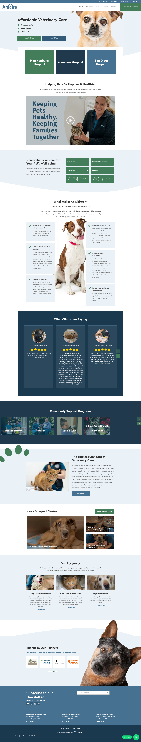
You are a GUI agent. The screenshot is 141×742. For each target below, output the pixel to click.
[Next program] (139, 423)
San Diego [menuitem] (125, 1)
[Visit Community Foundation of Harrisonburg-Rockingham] (32, 662)
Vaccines (95, 170)
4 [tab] (56, 671)
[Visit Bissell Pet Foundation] (59, 662)
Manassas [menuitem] (114, 1)
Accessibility (15, 736)
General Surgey (72, 162)
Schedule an (29, 38)
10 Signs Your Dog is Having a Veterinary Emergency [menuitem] (81, 1)
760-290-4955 (100, 721)
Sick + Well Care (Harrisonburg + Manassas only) (76, 179)
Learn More (54, 38)
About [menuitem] (81, 7)
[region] (70, 356)
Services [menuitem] (105, 7)
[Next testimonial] (118, 356)
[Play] (70, 120)
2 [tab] (51, 671)
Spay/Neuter (71, 170)
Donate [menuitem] (113, 7)
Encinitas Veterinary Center (104, 714)
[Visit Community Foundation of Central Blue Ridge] (46, 662)
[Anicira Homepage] (9, 7)
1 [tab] (49, 671)
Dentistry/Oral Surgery (99, 162)
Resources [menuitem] (89, 7)
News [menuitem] (97, 7)
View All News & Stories (104, 511)
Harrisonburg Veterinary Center (36, 714)
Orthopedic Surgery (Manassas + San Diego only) (101, 179)
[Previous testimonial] (118, 351)
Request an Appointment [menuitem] (130, 7)
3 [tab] (54, 671)
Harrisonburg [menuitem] (104, 1)
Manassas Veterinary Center (71, 714)
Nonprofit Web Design (63, 732)
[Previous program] (139, 419)
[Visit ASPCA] (73, 662)
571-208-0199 (66, 721)
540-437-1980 (30, 721)
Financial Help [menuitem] (67, 1)
